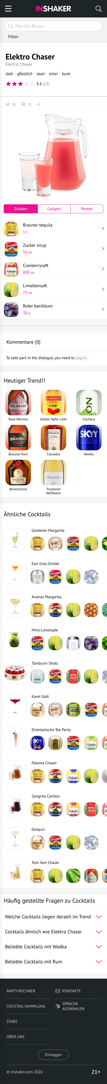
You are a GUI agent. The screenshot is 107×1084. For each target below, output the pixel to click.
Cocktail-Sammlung (25, 1006)
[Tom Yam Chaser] (15, 871)
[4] (26, 83)
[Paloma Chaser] (15, 772)
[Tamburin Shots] (15, 672)
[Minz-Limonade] (15, 639)
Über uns (15, 1036)
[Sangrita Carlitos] (15, 805)
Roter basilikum (38, 309)
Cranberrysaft (35, 269)
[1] (8, 83)
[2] (14, 83)
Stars (11, 1021)
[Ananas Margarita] (15, 605)
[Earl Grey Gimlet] (15, 572)
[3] (20, 83)
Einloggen (53, 1054)
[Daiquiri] (15, 838)
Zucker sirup (34, 248)
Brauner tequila (37, 228)
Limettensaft (35, 289)
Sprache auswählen (73, 1006)
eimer (53, 73)
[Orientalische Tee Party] (15, 738)
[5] (32, 83)
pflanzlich (24, 73)
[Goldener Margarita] (15, 539)
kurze (66, 73)
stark (9, 73)
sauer (41, 73)
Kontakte (71, 991)
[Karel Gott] (15, 705)
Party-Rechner (20, 991)
